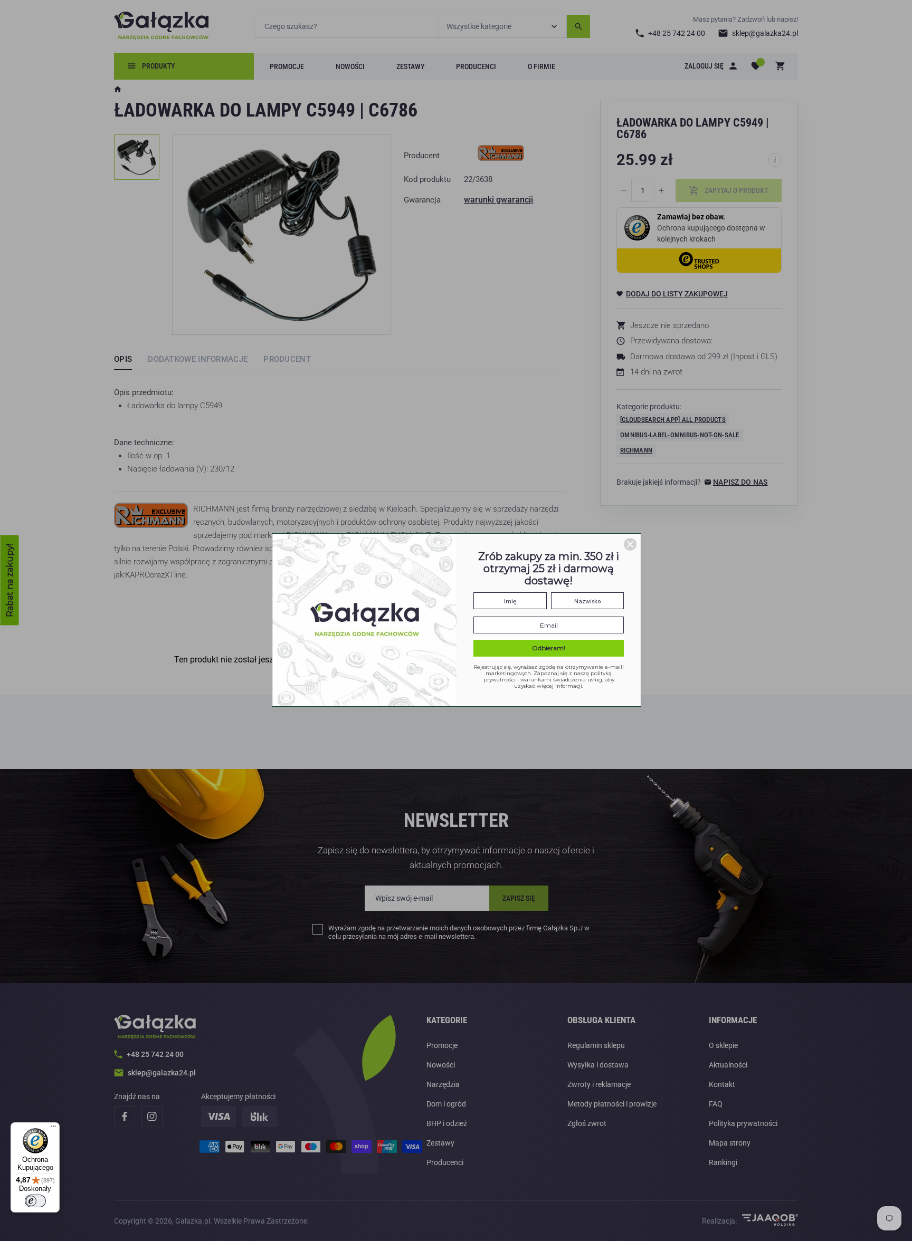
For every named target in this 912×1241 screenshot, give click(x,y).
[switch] (35, 1201)
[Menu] (53, 1128)
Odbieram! (548, 648)
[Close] (630, 544)
